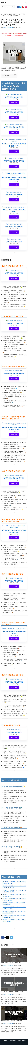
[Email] (11, 937)
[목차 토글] (14, 75)
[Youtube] (23, 7)
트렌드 (4, 27)
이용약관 (17, 1040)
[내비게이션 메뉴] (25, 2)
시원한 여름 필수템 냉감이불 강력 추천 (11, 962)
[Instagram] (26, 7)
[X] (20, 7)
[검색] (13, 6)
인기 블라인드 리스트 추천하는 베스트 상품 (12, 991)
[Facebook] (18, 7)
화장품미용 (5, 14)
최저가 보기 (14, 102)
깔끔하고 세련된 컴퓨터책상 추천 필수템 (11, 1020)
